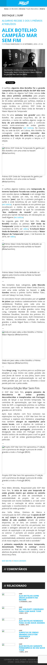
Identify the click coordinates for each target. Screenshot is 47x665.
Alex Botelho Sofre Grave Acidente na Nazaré (29, 598)
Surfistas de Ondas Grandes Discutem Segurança (29, 634)
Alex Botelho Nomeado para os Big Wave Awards (32, 622)
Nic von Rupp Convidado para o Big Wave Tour (31, 610)
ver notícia (28, 128)
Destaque (8, 15)
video (25, 229)
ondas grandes (19, 561)
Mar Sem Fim (6, 561)
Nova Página (34, 662)
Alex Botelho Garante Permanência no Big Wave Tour (32, 648)
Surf (20, 15)
